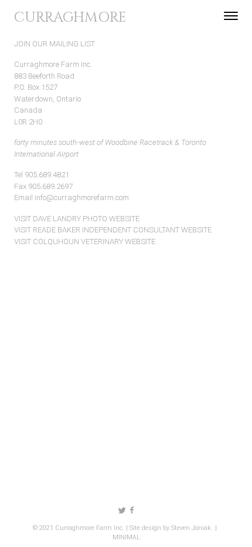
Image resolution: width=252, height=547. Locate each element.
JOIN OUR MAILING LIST (54, 43)
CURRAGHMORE (70, 17)
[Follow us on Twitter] (122, 511)
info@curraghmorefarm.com (82, 197)
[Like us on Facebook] (132, 511)
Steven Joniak (191, 528)
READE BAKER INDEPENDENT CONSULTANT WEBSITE (122, 229)
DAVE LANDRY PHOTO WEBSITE (86, 218)
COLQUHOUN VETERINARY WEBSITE (94, 241)
